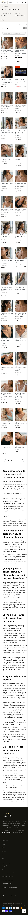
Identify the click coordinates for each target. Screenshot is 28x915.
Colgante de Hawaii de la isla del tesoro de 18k (7, 51)
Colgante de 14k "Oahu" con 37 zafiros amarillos (21, 422)
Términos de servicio (7, 883)
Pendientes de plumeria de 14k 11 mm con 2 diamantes (7, 315)
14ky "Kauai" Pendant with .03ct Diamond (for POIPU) (21, 340)
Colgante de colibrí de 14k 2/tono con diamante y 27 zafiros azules (6, 396)
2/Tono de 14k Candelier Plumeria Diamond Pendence (20, 106)
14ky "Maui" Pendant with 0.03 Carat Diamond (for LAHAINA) (20, 52)
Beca (3, 869)
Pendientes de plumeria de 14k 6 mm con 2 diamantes (7, 236)
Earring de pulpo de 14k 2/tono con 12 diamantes (7, 262)
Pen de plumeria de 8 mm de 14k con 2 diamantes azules (20, 159)
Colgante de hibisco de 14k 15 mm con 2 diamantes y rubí (20, 315)
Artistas (4, 851)
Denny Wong (15, 731)
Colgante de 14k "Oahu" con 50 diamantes (6, 422)
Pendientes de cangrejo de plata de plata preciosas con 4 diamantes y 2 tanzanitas (20, 396)
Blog (3, 858)
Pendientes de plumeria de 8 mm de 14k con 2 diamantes (20, 236)
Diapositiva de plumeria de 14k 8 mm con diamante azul (7, 210)
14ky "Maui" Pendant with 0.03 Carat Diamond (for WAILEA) (6, 81)
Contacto (4, 855)
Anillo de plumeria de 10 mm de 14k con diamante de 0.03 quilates (7, 341)
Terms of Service (19, 905)
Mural (3, 844)
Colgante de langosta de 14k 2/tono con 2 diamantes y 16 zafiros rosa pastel (21, 133)
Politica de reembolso (7, 876)
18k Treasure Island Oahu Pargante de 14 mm (21, 261)
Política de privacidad (7, 880)
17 (19, 460)
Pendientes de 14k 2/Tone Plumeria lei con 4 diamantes (7, 132)
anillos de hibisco (16, 585)
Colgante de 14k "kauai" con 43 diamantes (7, 158)
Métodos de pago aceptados (9, 887)
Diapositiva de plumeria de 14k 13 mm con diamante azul (7, 106)
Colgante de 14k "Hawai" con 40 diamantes (20, 209)
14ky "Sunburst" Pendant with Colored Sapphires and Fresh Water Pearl (20, 185)
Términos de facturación (8, 873)
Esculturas (5, 840)
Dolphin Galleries (8, 903)
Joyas (3, 847)
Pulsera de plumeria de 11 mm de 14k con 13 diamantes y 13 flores (20, 287)
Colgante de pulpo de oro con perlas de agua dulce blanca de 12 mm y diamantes (7, 288)
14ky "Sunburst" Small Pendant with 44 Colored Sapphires (7, 367)
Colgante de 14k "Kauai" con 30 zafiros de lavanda (7, 447)
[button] (18, 57)
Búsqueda (4, 866)
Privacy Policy (11, 905)
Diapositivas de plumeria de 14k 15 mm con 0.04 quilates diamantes (20, 368)
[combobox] (13, 2)
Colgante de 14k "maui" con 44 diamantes (20, 446)
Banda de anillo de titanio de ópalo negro (20, 80)
